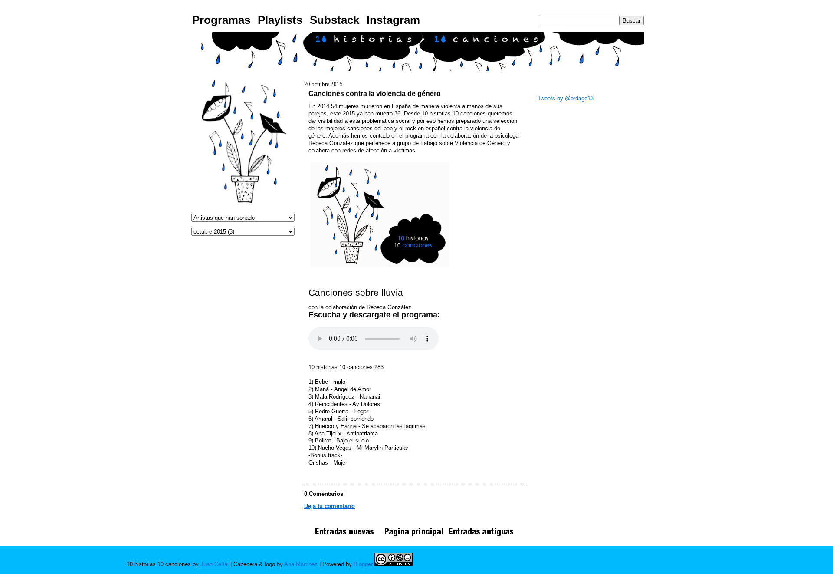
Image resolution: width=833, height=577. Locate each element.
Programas (221, 19)
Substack (334, 19)
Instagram (393, 19)
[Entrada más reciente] (347, 536)
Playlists (280, 19)
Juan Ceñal (214, 564)
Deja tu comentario (329, 506)
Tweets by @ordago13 (566, 98)
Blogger (363, 564)
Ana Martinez (301, 564)
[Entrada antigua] (481, 536)
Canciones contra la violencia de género (374, 93)
